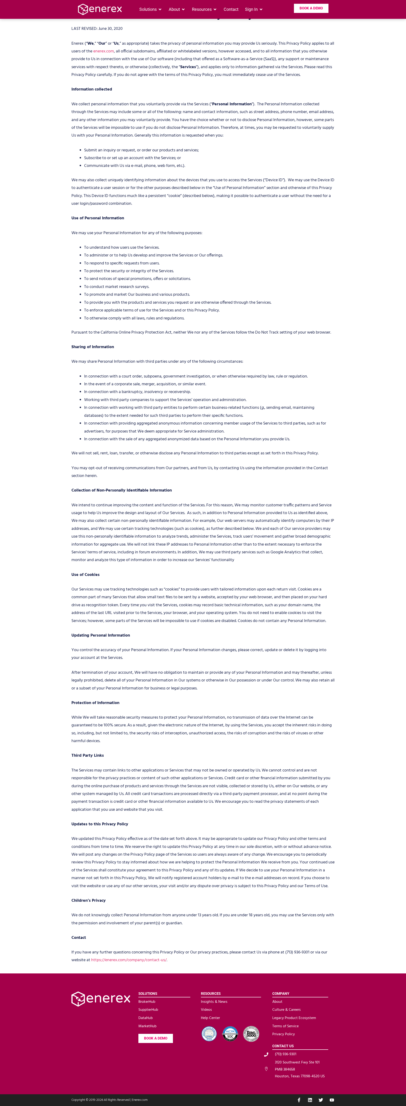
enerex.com (103, 51)
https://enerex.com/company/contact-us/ (129, 960)
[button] (150, 9)
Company (280, 994)
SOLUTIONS (147, 994)
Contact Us (283, 1046)
